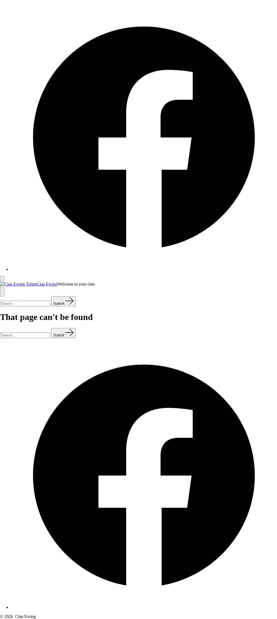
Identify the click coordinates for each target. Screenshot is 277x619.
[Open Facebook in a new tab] (144, 269)
